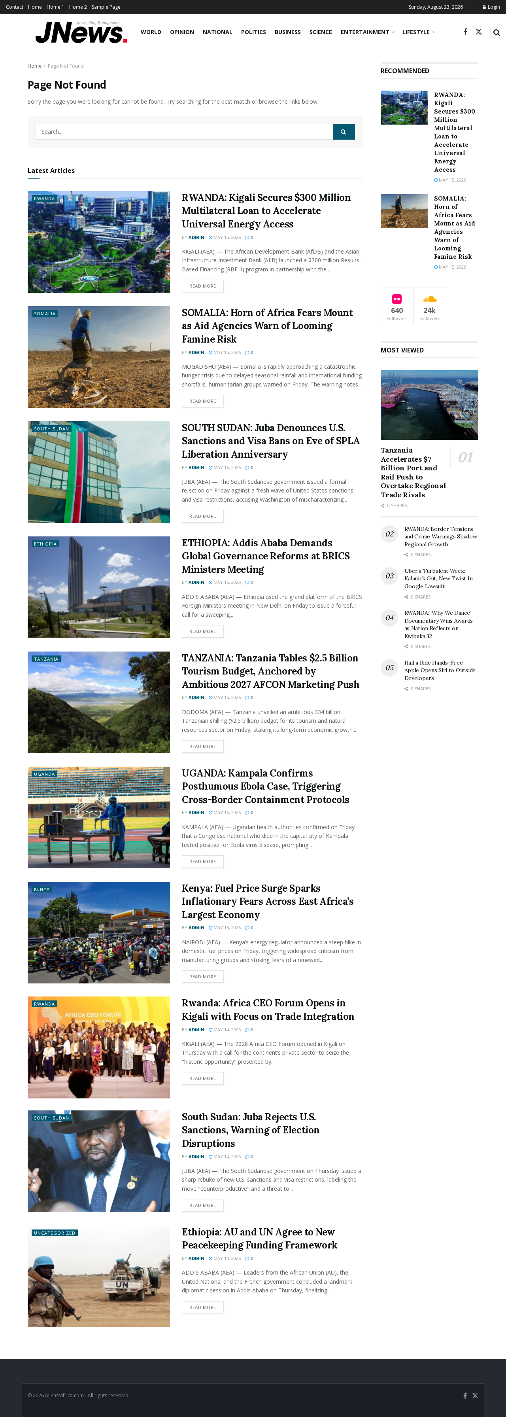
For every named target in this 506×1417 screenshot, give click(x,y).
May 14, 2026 (226, 1029)
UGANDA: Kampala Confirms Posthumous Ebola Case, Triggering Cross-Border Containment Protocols (265, 786)
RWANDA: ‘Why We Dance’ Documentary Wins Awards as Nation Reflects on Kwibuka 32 (438, 624)
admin (196, 237)
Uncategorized (55, 1233)
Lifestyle (416, 32)
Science (321, 32)
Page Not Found (66, 66)
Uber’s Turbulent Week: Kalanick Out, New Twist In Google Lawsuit (438, 578)
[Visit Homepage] (81, 32)
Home (35, 7)
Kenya (42, 889)
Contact (14, 7)
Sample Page (106, 7)
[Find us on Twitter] (478, 32)
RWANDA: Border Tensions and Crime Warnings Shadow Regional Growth (440, 536)
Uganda (44, 774)
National (217, 32)
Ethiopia (45, 544)
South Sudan (51, 429)
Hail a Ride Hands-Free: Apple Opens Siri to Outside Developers (440, 670)
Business (288, 32)
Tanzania (46, 659)
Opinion (182, 32)
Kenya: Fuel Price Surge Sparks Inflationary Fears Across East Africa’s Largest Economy (267, 901)
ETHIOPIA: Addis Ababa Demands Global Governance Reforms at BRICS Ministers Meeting (266, 556)
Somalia (45, 313)
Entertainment (365, 32)
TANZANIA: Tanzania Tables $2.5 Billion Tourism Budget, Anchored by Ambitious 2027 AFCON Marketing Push (270, 671)
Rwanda (44, 198)
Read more (206, 285)
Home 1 (55, 7)
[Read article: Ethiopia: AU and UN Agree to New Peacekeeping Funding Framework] (99, 1276)
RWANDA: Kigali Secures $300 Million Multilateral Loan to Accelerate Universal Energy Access (266, 210)
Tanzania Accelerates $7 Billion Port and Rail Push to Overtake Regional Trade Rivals (413, 472)
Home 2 (78, 7)
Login (493, 7)
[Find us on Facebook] (465, 32)
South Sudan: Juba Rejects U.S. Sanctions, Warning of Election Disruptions (251, 1130)
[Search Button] (496, 32)
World (151, 32)
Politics (253, 32)
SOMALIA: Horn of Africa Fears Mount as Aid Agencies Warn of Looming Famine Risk (267, 326)
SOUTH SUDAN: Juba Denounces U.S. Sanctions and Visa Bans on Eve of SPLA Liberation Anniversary (271, 441)
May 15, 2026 (226, 237)
